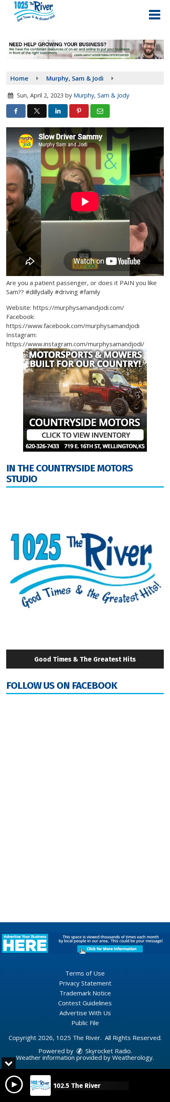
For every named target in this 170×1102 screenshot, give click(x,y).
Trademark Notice (85, 993)
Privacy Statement (85, 983)
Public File (85, 1023)
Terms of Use (85, 973)
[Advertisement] (85, 49)
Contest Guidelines (85, 1003)
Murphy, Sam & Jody (101, 95)
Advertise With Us (85, 1013)
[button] (154, 14)
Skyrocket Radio (107, 1051)
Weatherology (132, 1057)
